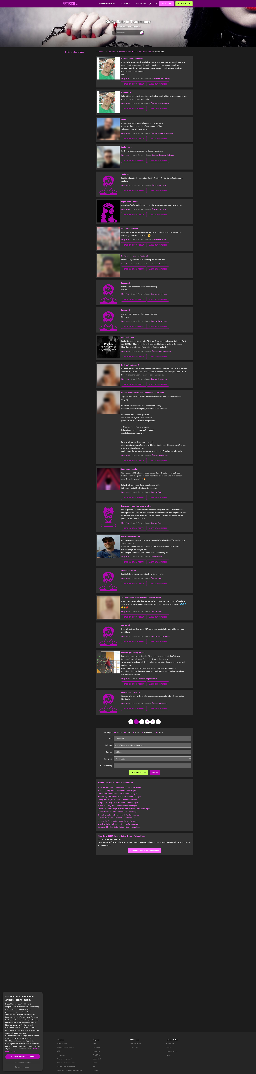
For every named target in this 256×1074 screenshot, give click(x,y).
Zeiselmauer (162, 294)
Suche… (124, 119)
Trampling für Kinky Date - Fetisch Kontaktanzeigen (119, 815)
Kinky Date (125, 79)
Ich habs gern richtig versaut (133, 652)
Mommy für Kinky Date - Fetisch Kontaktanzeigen (118, 821)
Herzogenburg (164, 79)
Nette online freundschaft (132, 58)
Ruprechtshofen (165, 351)
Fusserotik (125, 283)
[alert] (23, 1031)
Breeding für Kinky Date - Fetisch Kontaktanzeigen (118, 824)
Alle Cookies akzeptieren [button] (23, 1056)
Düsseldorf (97, 1059)
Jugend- (60, 1067)
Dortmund (96, 1063)
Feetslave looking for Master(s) (134, 256)
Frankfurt (96, 1055)
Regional (96, 1040)
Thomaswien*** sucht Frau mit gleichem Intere (141, 597)
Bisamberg (163, 703)
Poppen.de (170, 1043)
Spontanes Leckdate (130, 469)
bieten (65, 1063)
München (96, 1051)
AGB (58, 1051)
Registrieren (184, 4)
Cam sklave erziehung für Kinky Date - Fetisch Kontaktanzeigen (124, 809)
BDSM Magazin (68, 1047)
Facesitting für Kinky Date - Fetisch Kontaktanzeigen (119, 796)
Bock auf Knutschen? (130, 365)
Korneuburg (162, 379)
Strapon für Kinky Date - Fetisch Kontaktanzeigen (118, 802)
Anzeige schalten (158, 84)
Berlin (95, 1043)
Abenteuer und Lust (129, 229)
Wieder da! (166, 4)
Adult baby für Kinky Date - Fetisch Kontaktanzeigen (119, 787)
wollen (73, 1063)
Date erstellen (138, 772)
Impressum (61, 1055)
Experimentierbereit (129, 201)
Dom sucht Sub (127, 337)
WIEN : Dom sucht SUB (130, 537)
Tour (58, 1047)
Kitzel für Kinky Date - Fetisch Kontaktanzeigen (117, 790)
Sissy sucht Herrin (128, 570)
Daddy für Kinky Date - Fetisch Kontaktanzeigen (117, 800)
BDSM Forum (134, 1040)
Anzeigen (108, 732)
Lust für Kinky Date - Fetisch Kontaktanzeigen (116, 818)
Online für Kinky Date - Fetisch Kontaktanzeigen (117, 793)
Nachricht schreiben (133, 84)
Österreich (155, 79)
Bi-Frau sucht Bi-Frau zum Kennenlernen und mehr (142, 393)
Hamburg (96, 1047)
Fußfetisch (125, 625)
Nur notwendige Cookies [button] (23, 1062)
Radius (109, 752)
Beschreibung (106, 766)
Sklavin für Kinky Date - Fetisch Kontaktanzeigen (118, 812)
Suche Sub (125, 174)
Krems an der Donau (165, 133)
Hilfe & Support (62, 1043)
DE (153, 3)
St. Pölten (162, 185)
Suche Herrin (126, 147)
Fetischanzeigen (135, 1043)
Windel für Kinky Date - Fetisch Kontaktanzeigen (117, 806)
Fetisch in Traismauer (74, 52)
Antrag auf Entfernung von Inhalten (69, 1070)
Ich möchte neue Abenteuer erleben (136, 506)
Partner (168, 1040)
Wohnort (108, 745)
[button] (22, 1067)
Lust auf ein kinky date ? (131, 692)
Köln (94, 1067)
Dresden (96, 1070)
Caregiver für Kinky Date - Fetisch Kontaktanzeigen (119, 827)
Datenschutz (70, 1067)
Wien (160, 492)
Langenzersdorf (164, 636)
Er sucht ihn (134, 1047)
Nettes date (126, 92)
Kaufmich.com (171, 1051)
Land (110, 738)
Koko (168, 1055)
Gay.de (168, 1047)
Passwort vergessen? (64, 1059)
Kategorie (108, 759)
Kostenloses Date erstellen (144, 850)
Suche (155, 772)
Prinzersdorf (163, 264)
